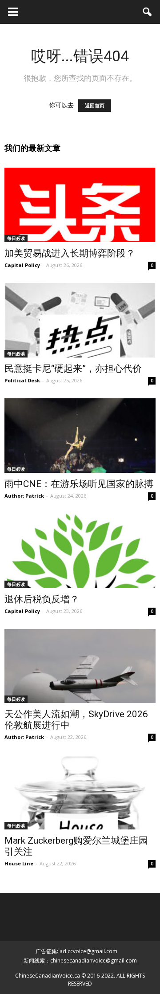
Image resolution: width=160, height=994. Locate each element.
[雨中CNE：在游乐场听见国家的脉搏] (80, 435)
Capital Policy (22, 265)
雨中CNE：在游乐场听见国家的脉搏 (78, 484)
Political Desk (22, 380)
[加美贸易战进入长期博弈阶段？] (80, 205)
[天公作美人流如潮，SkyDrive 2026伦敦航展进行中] (80, 666)
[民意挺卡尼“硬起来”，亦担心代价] (80, 320)
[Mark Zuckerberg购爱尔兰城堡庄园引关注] (80, 792)
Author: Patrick (24, 495)
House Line (18, 863)
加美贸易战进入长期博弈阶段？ (69, 253)
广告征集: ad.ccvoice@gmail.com (76, 951)
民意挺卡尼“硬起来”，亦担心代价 (73, 368)
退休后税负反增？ (41, 599)
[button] (147, 12)
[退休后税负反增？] (80, 551)
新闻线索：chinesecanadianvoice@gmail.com (80, 960)
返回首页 (94, 105)
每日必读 (16, 238)
